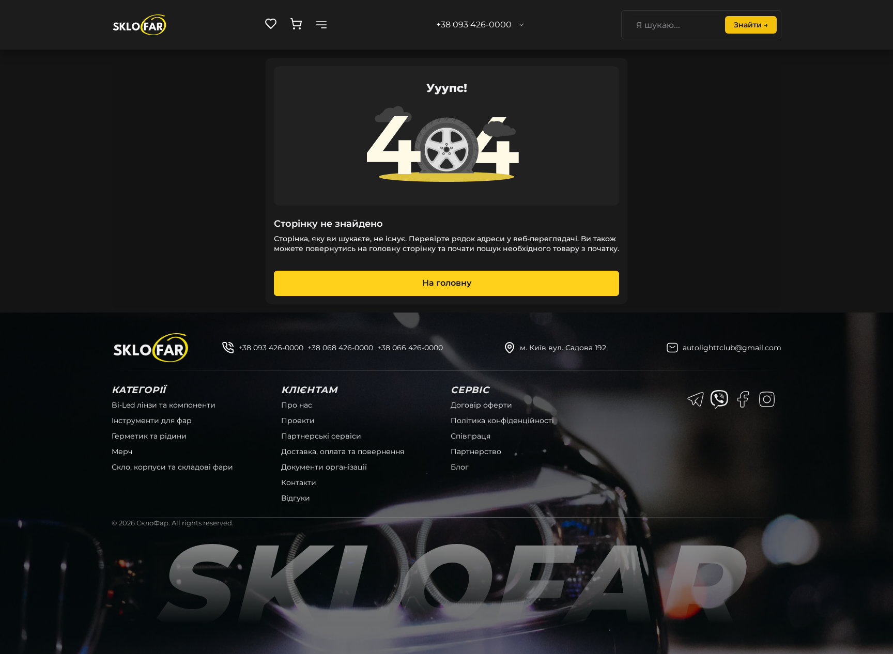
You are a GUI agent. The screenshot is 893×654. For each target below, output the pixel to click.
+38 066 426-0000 (410, 347)
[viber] (719, 399)
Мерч (122, 451)
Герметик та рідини (149, 436)
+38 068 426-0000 (340, 347)
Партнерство (476, 451)
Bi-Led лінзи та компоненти (163, 405)
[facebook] (743, 399)
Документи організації (324, 467)
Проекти (298, 420)
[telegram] (695, 399)
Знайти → (751, 24)
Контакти (298, 482)
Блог (460, 467)
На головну (446, 283)
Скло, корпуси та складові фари (172, 467)
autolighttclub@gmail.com (732, 347)
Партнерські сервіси (321, 436)
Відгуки (295, 498)
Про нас (296, 405)
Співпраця (470, 436)
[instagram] (767, 399)
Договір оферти (481, 405)
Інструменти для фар (152, 420)
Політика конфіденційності (502, 420)
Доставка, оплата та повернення (342, 451)
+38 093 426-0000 (270, 347)
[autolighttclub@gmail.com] (672, 347)
